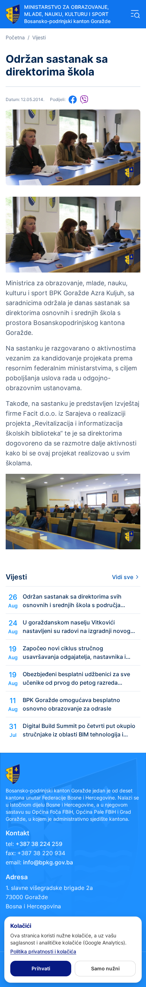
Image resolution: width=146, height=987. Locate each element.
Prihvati (41, 968)
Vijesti (39, 37)
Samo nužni (105, 968)
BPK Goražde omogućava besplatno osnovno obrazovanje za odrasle (71, 704)
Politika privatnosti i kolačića (43, 951)
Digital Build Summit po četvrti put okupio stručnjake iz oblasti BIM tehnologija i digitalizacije (79, 730)
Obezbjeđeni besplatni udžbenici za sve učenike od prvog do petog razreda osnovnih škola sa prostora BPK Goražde (78, 679)
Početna (15, 37)
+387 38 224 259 (39, 843)
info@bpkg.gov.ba (48, 862)
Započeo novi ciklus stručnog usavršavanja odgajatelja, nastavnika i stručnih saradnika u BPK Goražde (74, 653)
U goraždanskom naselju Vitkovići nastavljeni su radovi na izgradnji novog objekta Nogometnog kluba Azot (76, 627)
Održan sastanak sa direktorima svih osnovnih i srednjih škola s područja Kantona (72, 601)
